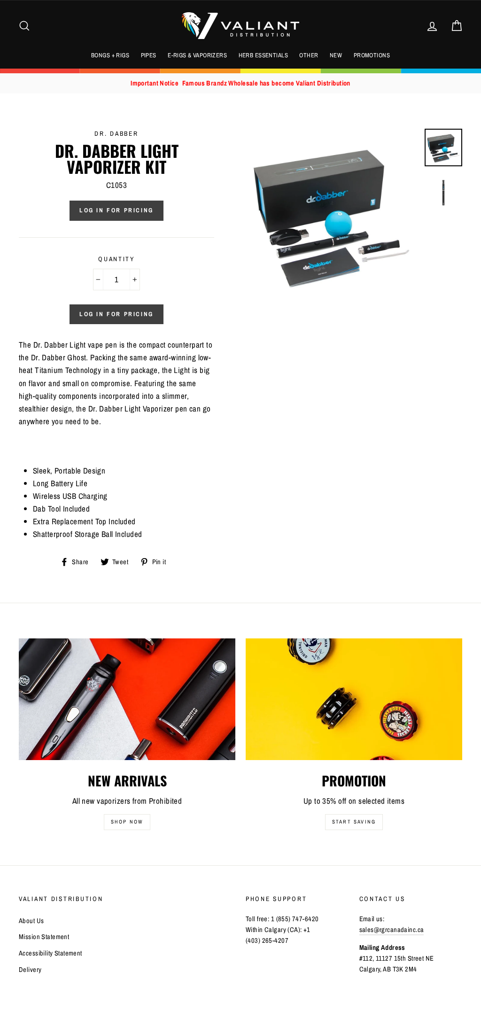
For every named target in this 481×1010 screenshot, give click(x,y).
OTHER (308, 55)
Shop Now (127, 821)
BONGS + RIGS (110, 55)
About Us (31, 920)
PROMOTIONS (372, 55)
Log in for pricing (116, 210)
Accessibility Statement (50, 953)
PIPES (148, 55)
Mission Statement (44, 936)
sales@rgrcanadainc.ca (391, 929)
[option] (240, 83)
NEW (336, 55)
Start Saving (354, 821)
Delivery (30, 969)
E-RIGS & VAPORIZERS (197, 55)
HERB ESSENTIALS (263, 55)
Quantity (116, 259)
